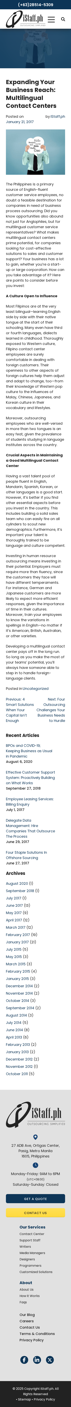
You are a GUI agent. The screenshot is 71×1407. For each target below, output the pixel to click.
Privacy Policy (32, 1340)
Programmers (30, 1265)
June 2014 (14, 1029)
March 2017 (15, 927)
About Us (27, 1289)
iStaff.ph (57, 116)
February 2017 (18, 934)
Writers (25, 1246)
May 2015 (14, 956)
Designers (27, 1259)
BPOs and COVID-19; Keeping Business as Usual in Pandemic (29, 751)
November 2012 (19, 1066)
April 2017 (14, 920)
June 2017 (14, 905)
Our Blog (27, 1314)
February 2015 (18, 971)
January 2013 (17, 1051)
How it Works (30, 1296)
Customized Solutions (36, 1272)
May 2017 (14, 912)
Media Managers (32, 1253)
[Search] (63, 19)
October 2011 (17, 1073)
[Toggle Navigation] (51, 19)
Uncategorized (36, 688)
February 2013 (18, 1044)
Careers (27, 1321)
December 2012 (19, 1059)
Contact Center (32, 1234)
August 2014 (16, 1015)
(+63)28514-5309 (35, 5)
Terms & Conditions (37, 1333)
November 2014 (19, 993)
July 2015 (13, 949)
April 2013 (14, 1037)
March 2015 (16, 964)
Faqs (23, 1302)
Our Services (32, 1227)
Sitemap (24, 1399)
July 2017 (13, 898)
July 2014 (13, 1022)
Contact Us (30, 1327)
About (26, 1282)
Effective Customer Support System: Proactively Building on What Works (30, 777)
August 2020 (17, 883)
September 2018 (20, 890)
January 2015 (17, 978)
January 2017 (17, 942)
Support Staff (30, 1240)
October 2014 (17, 1000)
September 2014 (20, 1007)
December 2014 (19, 986)
